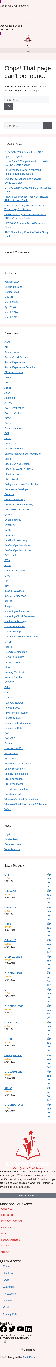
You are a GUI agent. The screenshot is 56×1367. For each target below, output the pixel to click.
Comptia (9, 494)
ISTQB (8, 601)
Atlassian (9, 397)
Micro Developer (13, 631)
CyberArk (9, 524)
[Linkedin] (28, 1329)
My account (9, 1293)
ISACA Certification (15, 596)
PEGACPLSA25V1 (11, 1221)
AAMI (7, 342)
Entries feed (11, 839)
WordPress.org (12, 849)
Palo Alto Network (14, 702)
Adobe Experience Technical (20, 367)
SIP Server (10, 758)
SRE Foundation (13, 778)
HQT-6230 (7, 1215)
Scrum (8, 743)
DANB (7, 530)
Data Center (11, 535)
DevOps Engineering (15, 540)
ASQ (7, 392)
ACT (6, 347)
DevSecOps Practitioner (18, 550)
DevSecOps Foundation (17, 545)
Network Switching (14, 662)
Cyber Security (12, 519)
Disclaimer (9, 1273)
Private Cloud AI (13, 718)
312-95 (5, 1252)
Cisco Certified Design (17, 463)
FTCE (7, 565)
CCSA (7, 438)
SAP (6, 733)
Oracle (8, 697)
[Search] (8, 106)
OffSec (8, 692)
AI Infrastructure (13, 372)
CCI (6, 433)
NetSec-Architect (10, 1239)
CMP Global (11, 479)
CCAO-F (6, 1227)
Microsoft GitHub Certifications (21, 636)
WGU (7, 809)
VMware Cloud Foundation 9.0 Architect (26, 804)
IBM (6, 585)
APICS (8, 382)
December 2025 (13, 286)
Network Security (14, 657)
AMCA (8, 377)
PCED (4, 1233)
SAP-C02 (9, 738)
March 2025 (11, 302)
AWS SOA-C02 (12, 413)
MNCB (8, 641)
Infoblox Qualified (14, 591)
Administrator (11, 352)
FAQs (6, 1280)
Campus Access (13, 428)
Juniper (8, 606)
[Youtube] (20, 1329)
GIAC (7, 575)
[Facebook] (3, 1329)
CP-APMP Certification (17, 509)
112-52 (5, 1246)
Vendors (7, 1307)
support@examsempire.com (16, 1335)
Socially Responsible (16, 773)
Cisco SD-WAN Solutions (18, 469)
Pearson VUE (12, 707)
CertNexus (10, 443)
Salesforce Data (13, 728)
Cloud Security (12, 474)
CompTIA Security (14, 499)
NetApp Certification (15, 651)
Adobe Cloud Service (16, 357)
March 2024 (11, 312)
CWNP (8, 514)
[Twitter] (12, 1329)
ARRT (7, 387)
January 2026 (12, 281)
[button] (28, 50)
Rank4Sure (29, 1357)
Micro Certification (14, 626)
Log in (7, 834)
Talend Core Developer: (17, 789)
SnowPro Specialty (15, 768)
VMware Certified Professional (21, 799)
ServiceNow (11, 753)
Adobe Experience (14, 362)
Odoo (7, 687)
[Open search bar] (28, 46)
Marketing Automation (16, 611)
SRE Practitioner (13, 784)
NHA (7, 667)
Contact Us (9, 1266)
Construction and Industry (18, 504)
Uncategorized (12, 794)
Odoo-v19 (6, 1208)
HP (6, 580)
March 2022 (11, 317)
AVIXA (8, 403)
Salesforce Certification (17, 723)
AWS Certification (14, 408)
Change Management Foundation (22, 453)
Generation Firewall (15, 570)
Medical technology (15, 621)
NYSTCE (9, 682)
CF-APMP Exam (13, 448)
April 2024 (10, 307)
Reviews (8, 1300)
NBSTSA (9, 646)
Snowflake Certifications (18, 763)
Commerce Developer (16, 489)
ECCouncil (10, 555)
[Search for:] (26, 99)
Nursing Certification (15, 672)
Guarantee (9, 1286)
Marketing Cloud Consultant (19, 616)
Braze (7, 423)
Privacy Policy (11, 1314)
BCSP (7, 418)
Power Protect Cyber (16, 712)
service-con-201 (13, 748)
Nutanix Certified (13, 677)
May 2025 (9, 297)
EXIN (7, 560)
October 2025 (12, 291)
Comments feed (13, 844)
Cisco (7, 458)
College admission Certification (21, 484)
